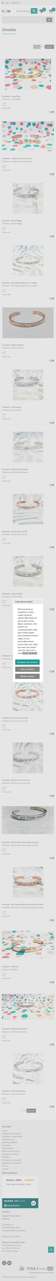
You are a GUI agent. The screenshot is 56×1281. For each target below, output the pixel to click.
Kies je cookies (27, 669)
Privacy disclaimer (29, 653)
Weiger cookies (27, 676)
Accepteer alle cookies (27, 662)
